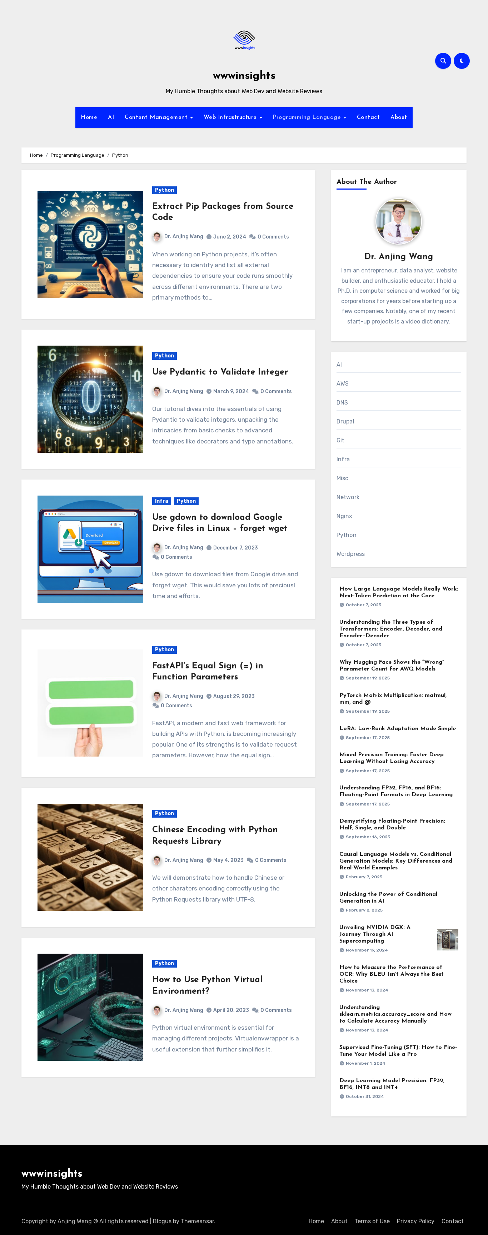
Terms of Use (372, 1221)
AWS (343, 383)
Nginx (345, 516)
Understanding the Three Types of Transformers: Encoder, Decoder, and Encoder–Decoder (390, 629)
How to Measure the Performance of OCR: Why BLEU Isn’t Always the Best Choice (391, 974)
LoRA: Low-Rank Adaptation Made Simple (397, 729)
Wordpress (351, 554)
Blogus (162, 1221)
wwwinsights (244, 76)
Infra (161, 501)
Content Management (157, 117)
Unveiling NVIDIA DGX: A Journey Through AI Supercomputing (374, 934)
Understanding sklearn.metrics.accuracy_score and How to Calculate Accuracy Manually (395, 1014)
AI (111, 117)
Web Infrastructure (231, 117)
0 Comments (273, 237)
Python (164, 190)
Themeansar (197, 1221)
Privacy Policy (415, 1221)
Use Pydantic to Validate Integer (220, 372)
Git (341, 440)
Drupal (345, 421)
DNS (342, 402)
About (398, 117)
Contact (368, 117)
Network (348, 497)
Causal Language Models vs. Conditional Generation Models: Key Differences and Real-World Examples (395, 861)
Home (89, 117)
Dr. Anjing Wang (183, 237)
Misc (343, 478)
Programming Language (308, 117)
